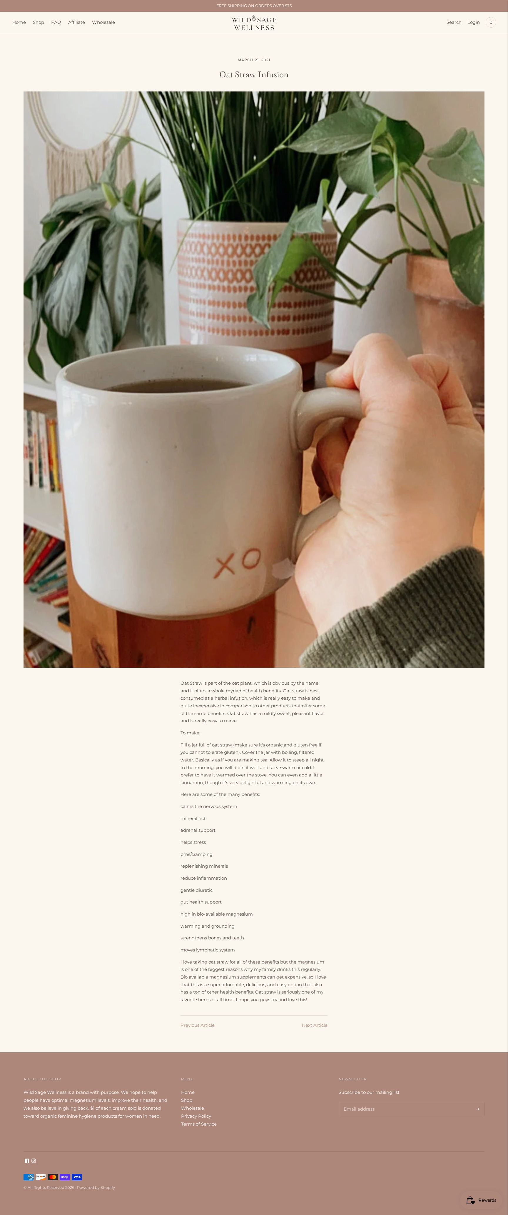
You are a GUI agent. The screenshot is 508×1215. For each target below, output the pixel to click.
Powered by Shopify (96, 1187)
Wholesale (103, 22)
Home (19, 22)
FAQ (56, 22)
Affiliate (76, 22)
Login (473, 22)
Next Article (314, 1025)
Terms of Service (199, 1124)
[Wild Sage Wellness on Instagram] (33, 1161)
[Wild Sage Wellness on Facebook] (27, 1161)
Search (454, 22)
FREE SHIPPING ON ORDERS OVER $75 (254, 5)
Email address (358, 1102)
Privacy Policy (196, 1116)
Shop (38, 22)
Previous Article (198, 1025)
